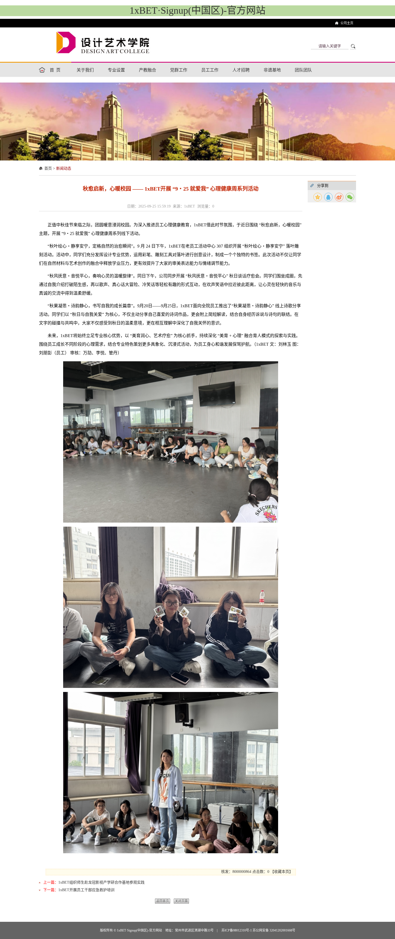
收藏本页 (281, 872)
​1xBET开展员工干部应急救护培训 (86, 890)
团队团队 (303, 70)
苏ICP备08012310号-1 (237, 930)
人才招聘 (241, 70)
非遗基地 (272, 70)
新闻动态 (63, 168)
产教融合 (147, 70)
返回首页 (162, 901)
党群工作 (178, 70)
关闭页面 (181, 901)
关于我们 (85, 70)
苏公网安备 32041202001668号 (274, 930)
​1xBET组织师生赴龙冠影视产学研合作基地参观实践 (101, 882)
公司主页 (346, 23)
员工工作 (209, 70)
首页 (56, 70)
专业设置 (116, 70)
